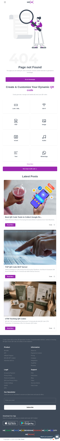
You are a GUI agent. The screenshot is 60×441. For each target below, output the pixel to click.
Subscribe (30, 407)
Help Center (34, 385)
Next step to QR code (29, 168)
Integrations (34, 360)
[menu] (5, 2)
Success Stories (35, 383)
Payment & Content (36, 353)
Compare (33, 358)
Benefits (6, 350)
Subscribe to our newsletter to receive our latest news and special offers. (24, 394)
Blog (32, 378)
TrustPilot (33, 363)
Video (32, 380)
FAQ (32, 373)
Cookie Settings (8, 383)
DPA (5, 388)
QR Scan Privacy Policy (10, 380)
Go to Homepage (30, 79)
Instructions (34, 375)
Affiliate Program (8, 355)
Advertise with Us (9, 360)
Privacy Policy (8, 375)
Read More (10, 225)
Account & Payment (9, 373)
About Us (33, 350)
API (5, 353)
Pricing (33, 355)
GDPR (6, 385)
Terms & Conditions (9, 378)
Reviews (33, 365)
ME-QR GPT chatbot (9, 358)
